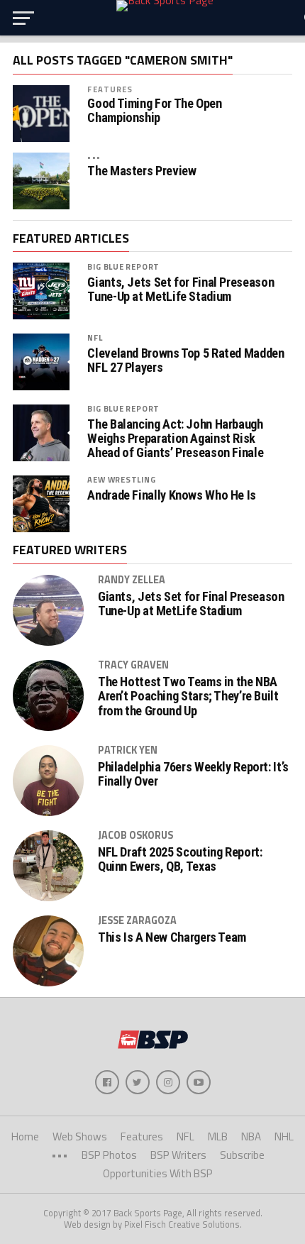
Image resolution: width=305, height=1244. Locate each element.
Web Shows (79, 1136)
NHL (284, 1136)
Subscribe (242, 1155)
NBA (251, 1136)
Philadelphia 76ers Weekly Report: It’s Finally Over (193, 774)
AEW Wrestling (121, 479)
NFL (94, 337)
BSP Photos (109, 1155)
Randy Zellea (131, 580)
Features (110, 89)
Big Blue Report (123, 266)
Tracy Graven (133, 665)
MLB (218, 1136)
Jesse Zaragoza (137, 920)
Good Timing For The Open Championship (154, 111)
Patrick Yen (127, 750)
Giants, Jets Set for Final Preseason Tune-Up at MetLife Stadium (180, 289)
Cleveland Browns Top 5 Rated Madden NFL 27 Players (185, 360)
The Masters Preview (141, 171)
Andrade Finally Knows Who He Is (171, 495)
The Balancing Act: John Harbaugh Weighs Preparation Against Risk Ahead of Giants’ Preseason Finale (175, 438)
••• (93, 156)
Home (25, 1136)
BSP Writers (178, 1155)
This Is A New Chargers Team (172, 937)
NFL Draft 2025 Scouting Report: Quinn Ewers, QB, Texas (180, 859)
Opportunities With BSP (158, 1173)
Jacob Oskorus (135, 835)
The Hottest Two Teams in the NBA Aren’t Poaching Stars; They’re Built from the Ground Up (188, 696)
